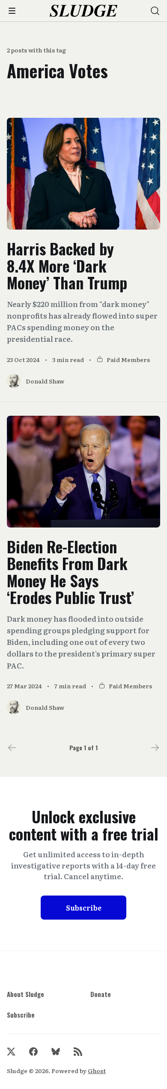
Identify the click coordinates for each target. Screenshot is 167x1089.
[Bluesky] (55, 1051)
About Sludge (25, 994)
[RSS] (78, 1051)
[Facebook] (33, 1051)
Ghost (97, 1070)
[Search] (155, 11)
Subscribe (83, 907)
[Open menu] (12, 11)
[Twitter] (11, 1051)
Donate (100, 994)
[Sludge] (84, 11)
